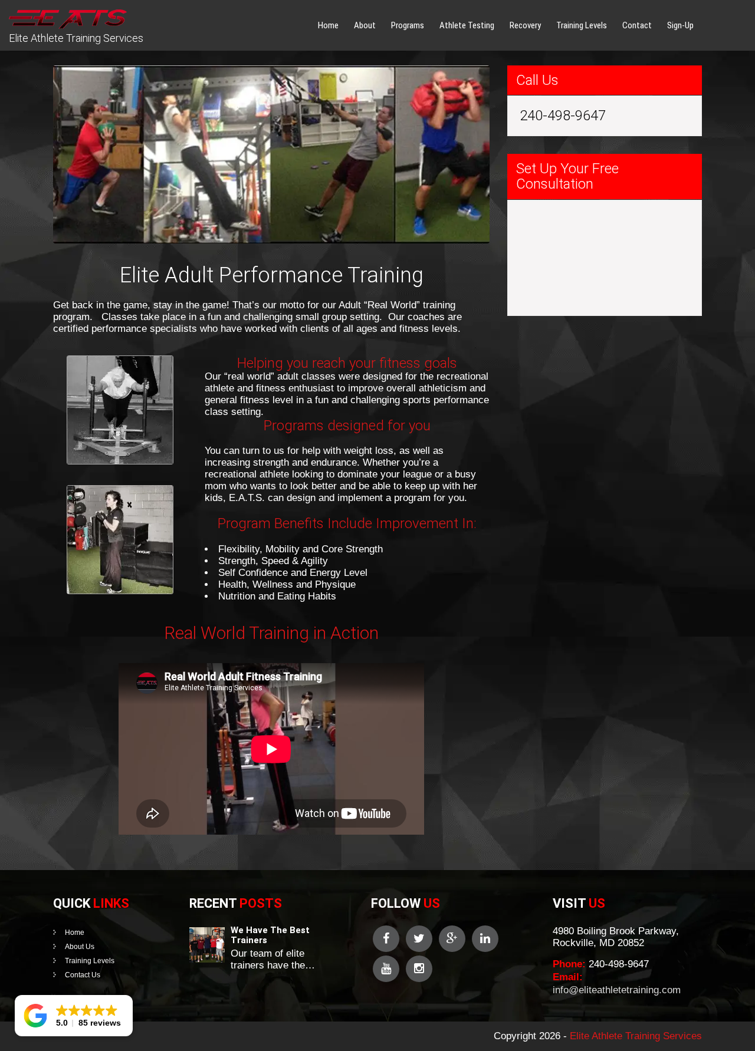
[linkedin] (485, 938)
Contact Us (82, 975)
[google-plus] (452, 938)
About (365, 25)
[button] (74, 1015)
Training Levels (581, 25)
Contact (637, 25)
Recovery (525, 25)
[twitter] (419, 938)
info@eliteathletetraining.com (617, 990)
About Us (79, 947)
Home (328, 25)
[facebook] (386, 938)
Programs (407, 25)
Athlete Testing (466, 25)
